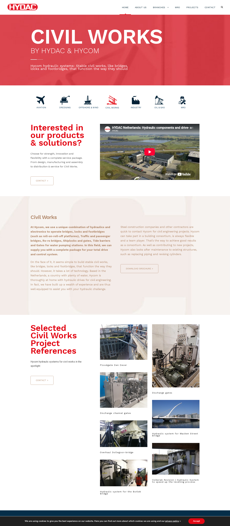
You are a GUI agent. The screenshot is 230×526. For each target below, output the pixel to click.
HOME (125, 7)
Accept (196, 521)
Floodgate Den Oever (123, 337)
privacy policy (172, 521)
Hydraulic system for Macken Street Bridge (175, 434)
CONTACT (210, 7)
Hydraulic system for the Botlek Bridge (120, 492)
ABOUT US (141, 7)
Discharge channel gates (115, 413)
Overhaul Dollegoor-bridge (117, 452)
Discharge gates (176, 351)
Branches (159, 7)
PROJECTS (192, 7)
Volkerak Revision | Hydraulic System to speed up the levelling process (175, 481)
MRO (177, 7)
